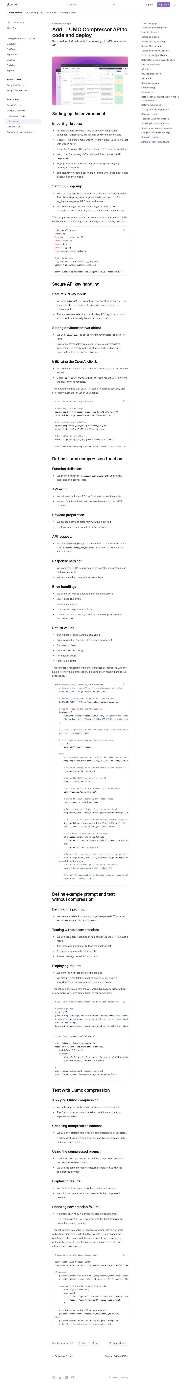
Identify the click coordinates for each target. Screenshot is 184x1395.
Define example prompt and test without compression (160, 98)
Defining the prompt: (151, 105)
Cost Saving (32, 12)
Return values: (148, 92)
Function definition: (150, 64)
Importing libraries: (150, 32)
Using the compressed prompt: (156, 132)
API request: (147, 78)
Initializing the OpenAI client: (154, 55)
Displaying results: (149, 114)
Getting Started (14, 12)
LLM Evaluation (49, 12)
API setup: (146, 69)
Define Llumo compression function (158, 60)
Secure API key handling (153, 41)
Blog (15, 28)
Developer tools (68, 12)
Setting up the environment (154, 27)
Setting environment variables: (155, 50)
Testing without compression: (155, 109)
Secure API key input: (151, 46)
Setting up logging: (150, 37)
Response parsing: (150, 83)
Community (18, 22)
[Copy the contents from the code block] (124, 230)
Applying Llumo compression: (155, 123)
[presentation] (90, 250)
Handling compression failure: (155, 142)
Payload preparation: (151, 74)
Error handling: (148, 87)
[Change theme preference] (174, 4)
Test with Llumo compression (155, 118)
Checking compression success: (156, 128)
